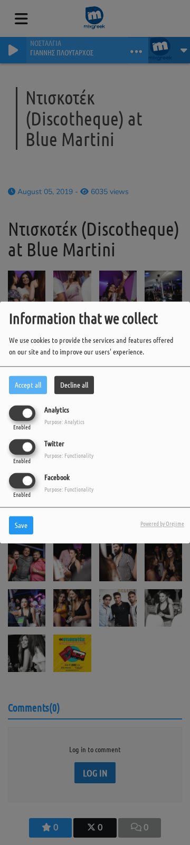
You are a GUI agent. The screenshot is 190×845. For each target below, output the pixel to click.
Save (21, 525)
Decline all (74, 384)
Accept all (28, 384)
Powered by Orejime (162, 524)
